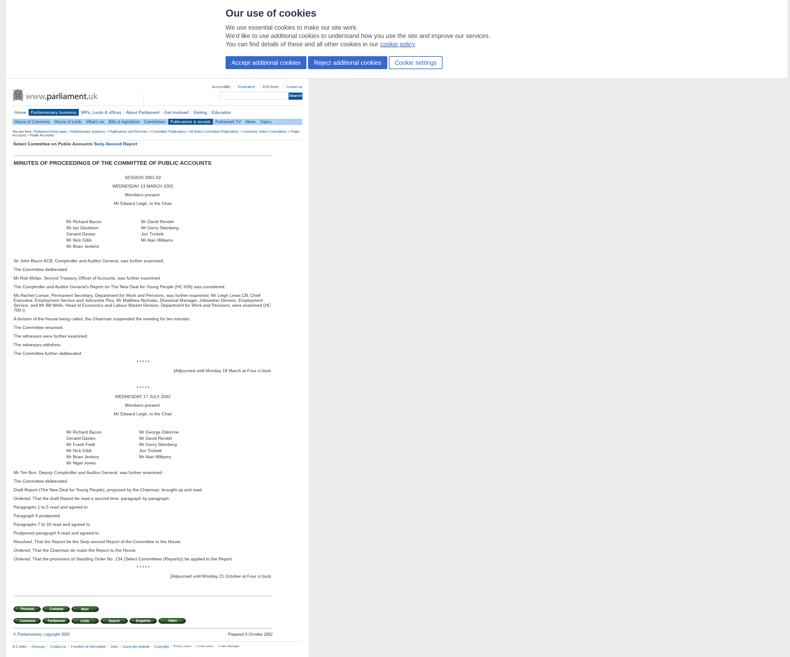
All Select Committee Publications (214, 131)
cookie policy (397, 44)
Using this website (136, 646)
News (251, 121)
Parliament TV (228, 121)
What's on (95, 121)
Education (221, 112)
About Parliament (143, 112)
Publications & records (190, 121)
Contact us (294, 87)
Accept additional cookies (266, 62)
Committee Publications (168, 131)
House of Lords (68, 121)
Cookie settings (416, 62)
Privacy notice (182, 646)
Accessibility (221, 87)
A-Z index (19, 646)
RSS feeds (271, 87)
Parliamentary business (54, 112)
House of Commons (32, 121)
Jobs (114, 646)
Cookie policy (205, 646)
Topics (266, 121)
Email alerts (246, 87)
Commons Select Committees (265, 131)
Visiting (200, 112)
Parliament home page (50, 131)
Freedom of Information (88, 646)
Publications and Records (128, 131)
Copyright (161, 646)
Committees (155, 121)
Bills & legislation (124, 121)
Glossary (38, 646)
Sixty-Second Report (115, 143)
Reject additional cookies (347, 62)
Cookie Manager (228, 646)
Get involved (176, 112)
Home (20, 112)
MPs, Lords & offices (101, 112)
